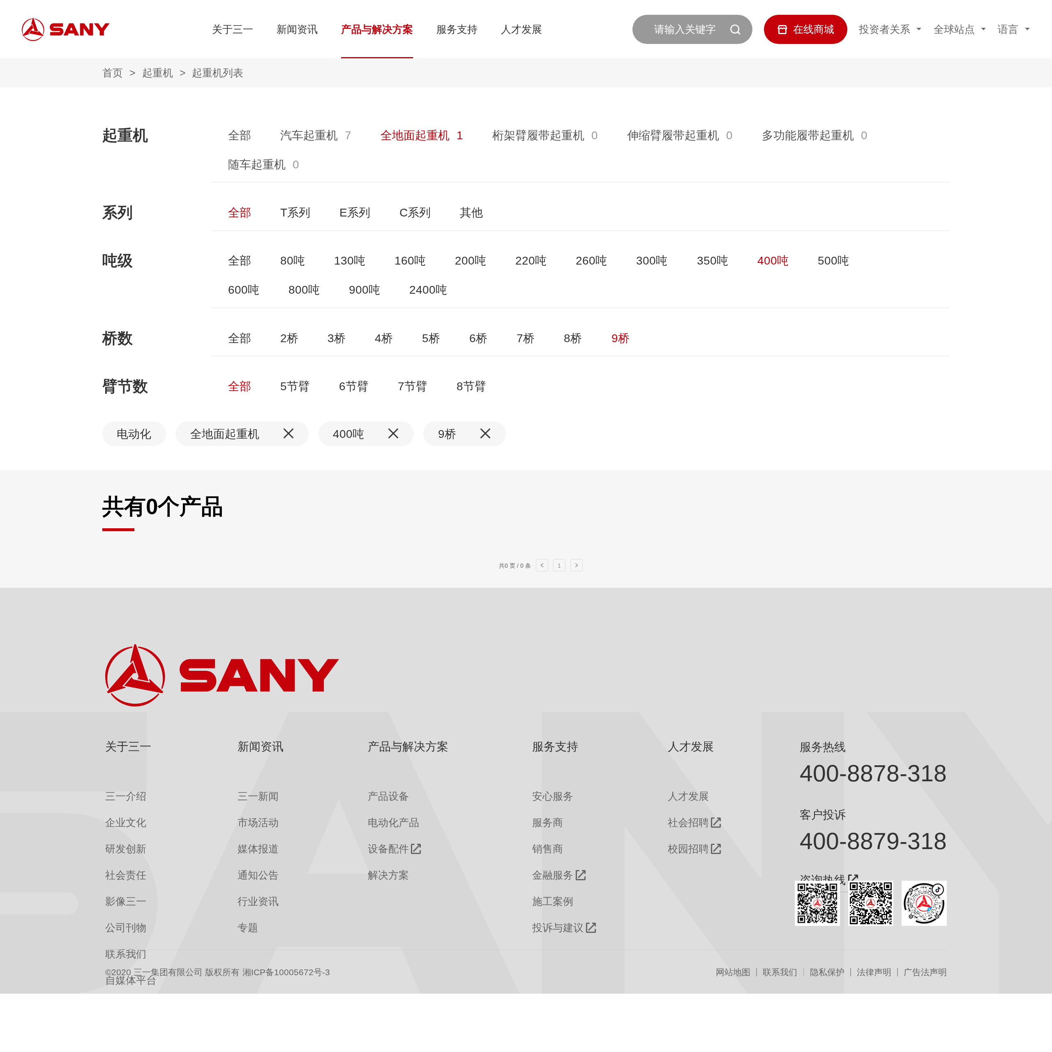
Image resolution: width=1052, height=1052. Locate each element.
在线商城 (813, 29)
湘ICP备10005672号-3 (286, 972)
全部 (239, 135)
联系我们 (780, 972)
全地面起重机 (415, 135)
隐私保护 (827, 972)
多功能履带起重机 (808, 135)
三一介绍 (125, 796)
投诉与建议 (558, 927)
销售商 (547, 848)
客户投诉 (823, 814)
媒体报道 (258, 848)
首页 (112, 72)
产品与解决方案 (377, 29)
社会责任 (125, 875)
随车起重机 (257, 164)
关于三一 (232, 29)
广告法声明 (925, 972)
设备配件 (388, 848)
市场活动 (258, 822)
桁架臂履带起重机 (538, 135)
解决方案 (388, 875)
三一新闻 (258, 796)
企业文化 (125, 822)
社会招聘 (688, 822)
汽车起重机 (309, 135)
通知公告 (258, 875)
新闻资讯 (297, 29)
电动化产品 (393, 822)
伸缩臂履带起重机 (673, 135)
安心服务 (552, 796)
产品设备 (388, 796)
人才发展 (521, 29)
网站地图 (733, 972)
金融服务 (552, 875)
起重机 (157, 72)
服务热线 (823, 746)
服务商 (547, 822)
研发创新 (125, 848)
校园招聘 (688, 848)
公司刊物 (125, 927)
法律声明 (874, 972)
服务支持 (457, 29)
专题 (248, 927)
